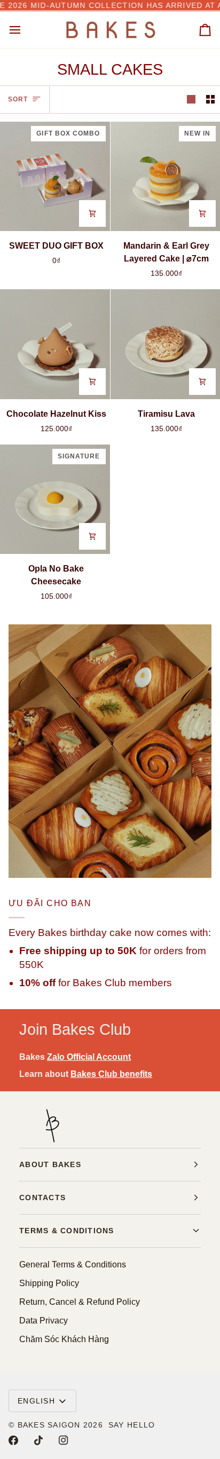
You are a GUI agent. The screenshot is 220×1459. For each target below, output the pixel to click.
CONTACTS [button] (42, 1197)
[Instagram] (63, 1440)
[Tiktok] (38, 1440)
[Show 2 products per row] (210, 99)
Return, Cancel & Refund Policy (79, 1301)
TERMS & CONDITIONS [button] (66, 1230)
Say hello (131, 1425)
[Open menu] (25, 29)
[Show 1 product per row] (191, 99)
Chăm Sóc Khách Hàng (64, 1339)
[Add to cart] (92, 213)
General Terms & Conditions (72, 1264)
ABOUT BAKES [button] (50, 1164)
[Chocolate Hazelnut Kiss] (55, 344)
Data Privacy (43, 1320)
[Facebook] (13, 1440)
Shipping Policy (49, 1283)
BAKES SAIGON (49, 1425)
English (36, 1401)
